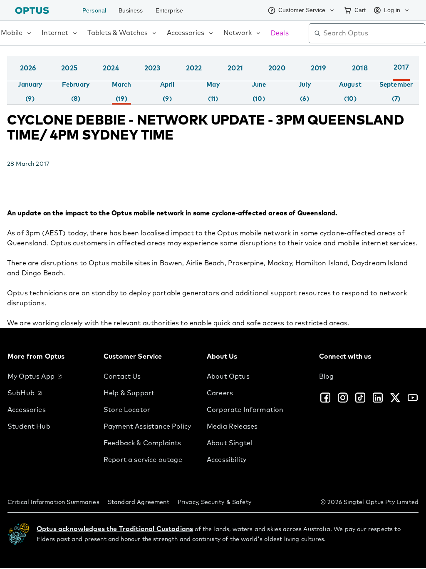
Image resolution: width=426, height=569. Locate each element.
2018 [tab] (360, 68)
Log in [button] (391, 10)
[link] (48, 376)
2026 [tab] (28, 68)
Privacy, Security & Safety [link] (214, 502)
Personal (95, 10)
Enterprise (173, 10)
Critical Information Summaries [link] (53, 502)
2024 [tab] (111, 68)
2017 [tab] (401, 67)
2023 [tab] (152, 68)
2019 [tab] (318, 68)
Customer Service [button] (296, 10)
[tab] (29, 92)
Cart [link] (357, 10)
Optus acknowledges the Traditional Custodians (115, 529)
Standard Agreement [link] (138, 502)
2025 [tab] (69, 68)
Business (132, 10)
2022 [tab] (194, 68)
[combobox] (372, 33)
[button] (417, 76)
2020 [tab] (276, 68)
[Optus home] (32, 10)
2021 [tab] (235, 68)
